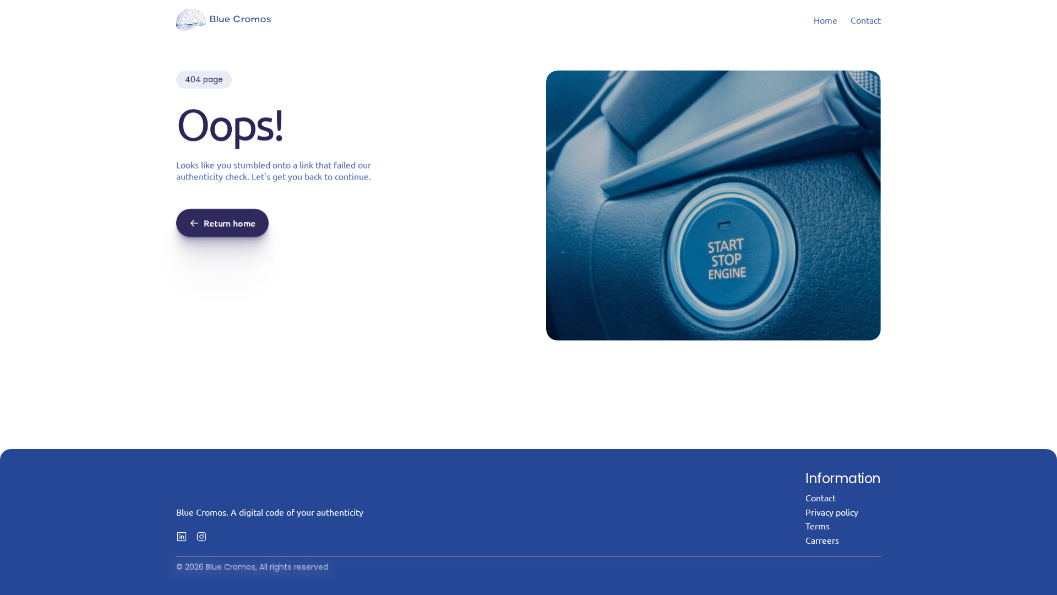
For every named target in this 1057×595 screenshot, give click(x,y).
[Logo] (223, 20)
